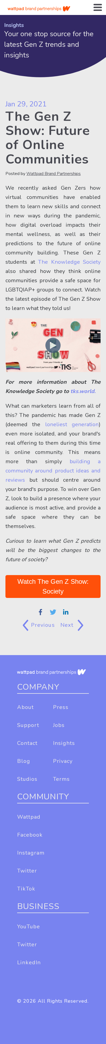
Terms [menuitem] (61, 779)
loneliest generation (72, 424)
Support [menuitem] (28, 725)
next (67, 624)
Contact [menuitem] (27, 743)
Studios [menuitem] (27, 779)
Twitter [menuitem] (27, 870)
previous (43, 624)
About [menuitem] (25, 707)
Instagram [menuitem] (31, 852)
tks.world (82, 391)
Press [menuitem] (60, 707)
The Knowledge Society (69, 262)
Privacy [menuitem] (63, 761)
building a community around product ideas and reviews (53, 471)
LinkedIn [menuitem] (29, 962)
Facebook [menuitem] (30, 835)
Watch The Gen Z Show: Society (53, 586)
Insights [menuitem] (64, 743)
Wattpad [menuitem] (28, 817)
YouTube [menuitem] (28, 926)
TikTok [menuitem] (26, 888)
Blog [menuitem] (23, 761)
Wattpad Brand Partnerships (53, 174)
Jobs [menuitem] (59, 725)
